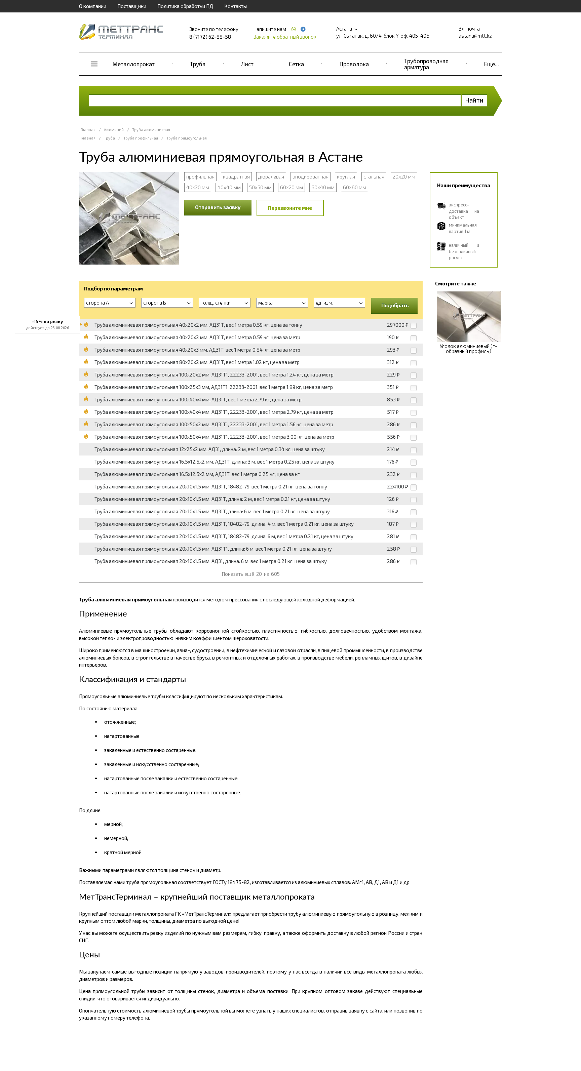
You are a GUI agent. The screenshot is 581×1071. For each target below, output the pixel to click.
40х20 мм (197, 187)
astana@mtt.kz (475, 36)
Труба (197, 64)
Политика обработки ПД (185, 6)
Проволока (354, 64)
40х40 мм (229, 187)
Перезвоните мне (290, 208)
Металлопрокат (134, 64)
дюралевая (271, 176)
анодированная (310, 176)
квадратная (236, 176)
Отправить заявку (218, 207)
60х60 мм (354, 187)
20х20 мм (404, 176)
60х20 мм (291, 187)
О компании (92, 6)
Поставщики (131, 6)
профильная (200, 176)
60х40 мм (323, 187)
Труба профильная (140, 138)
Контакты (235, 6)
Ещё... (491, 64)
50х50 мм (260, 187)
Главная (88, 129)
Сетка (296, 64)
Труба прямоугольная (186, 138)
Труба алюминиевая (151, 129)
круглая (346, 176)
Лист (247, 64)
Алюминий (114, 129)
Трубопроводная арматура (426, 64)
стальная (373, 176)
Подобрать (395, 305)
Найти (474, 100)
